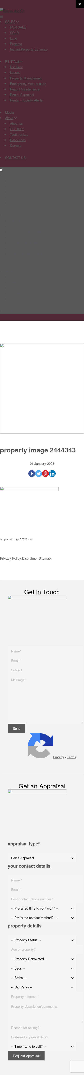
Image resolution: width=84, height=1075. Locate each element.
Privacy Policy (10, 558)
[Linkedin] (52, 473)
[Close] (80, 4)
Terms (71, 756)
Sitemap (45, 558)
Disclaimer (30, 558)
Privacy (58, 756)
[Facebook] (31, 473)
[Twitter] (38, 473)
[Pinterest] (45, 473)
